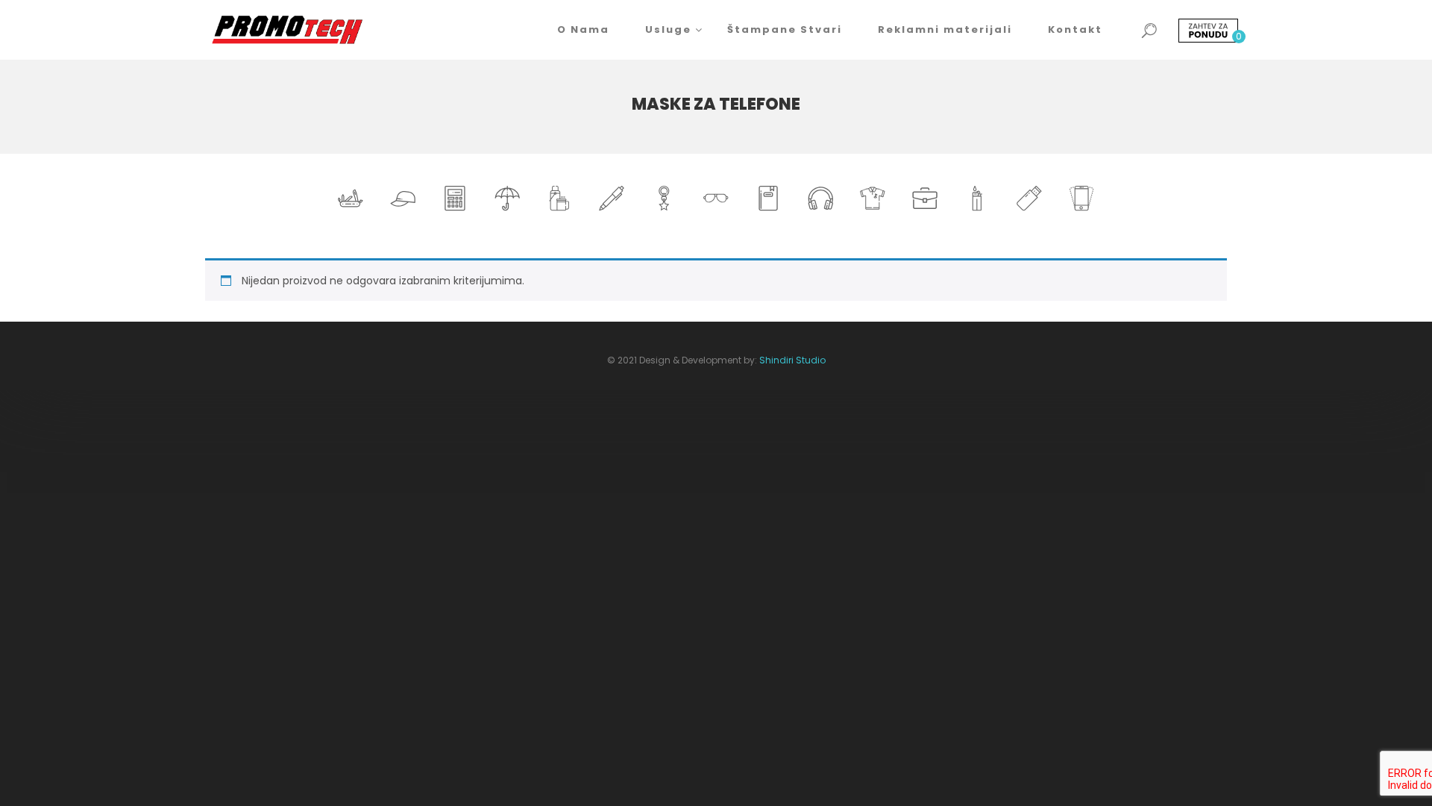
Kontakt (1075, 29)
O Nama (583, 29)
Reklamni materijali (945, 29)
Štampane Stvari (784, 29)
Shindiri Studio (792, 360)
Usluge (668, 29)
